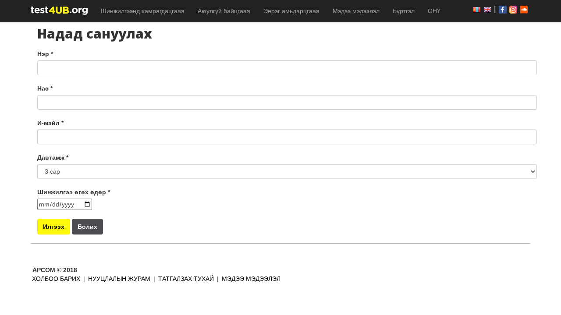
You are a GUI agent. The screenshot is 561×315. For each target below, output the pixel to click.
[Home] (62, 10)
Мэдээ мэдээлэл (356, 10)
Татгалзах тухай (186, 278)
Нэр (45, 53)
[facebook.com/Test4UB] (478, 9)
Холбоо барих (56, 278)
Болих (87, 226)
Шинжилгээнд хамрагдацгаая (143, 10)
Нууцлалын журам (119, 278)
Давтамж (52, 157)
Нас (45, 88)
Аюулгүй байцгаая (224, 10)
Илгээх (53, 226)
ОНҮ (434, 10)
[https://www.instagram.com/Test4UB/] (514, 9)
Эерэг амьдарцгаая (291, 10)
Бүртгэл (404, 10)
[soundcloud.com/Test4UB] (525, 9)
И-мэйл (50, 122)
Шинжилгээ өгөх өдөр (73, 192)
